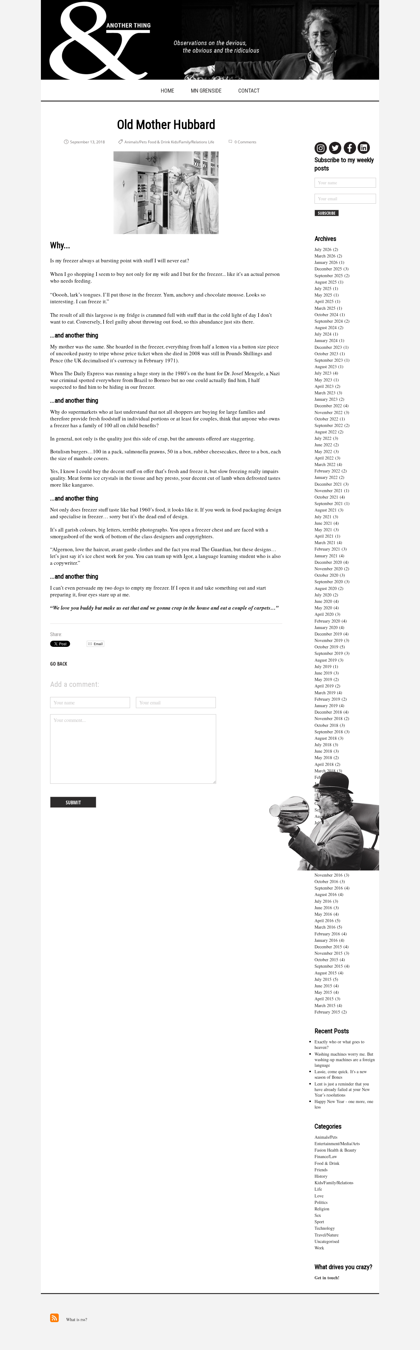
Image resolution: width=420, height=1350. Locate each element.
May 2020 (323, 608)
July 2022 (323, 438)
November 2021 (329, 490)
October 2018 (326, 725)
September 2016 (329, 888)
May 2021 (323, 529)
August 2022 (326, 432)
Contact (249, 90)
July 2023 (323, 373)
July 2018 (323, 744)
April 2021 (324, 536)
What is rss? (76, 1319)
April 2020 (324, 614)
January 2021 (326, 556)
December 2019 (328, 634)
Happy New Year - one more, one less (344, 1104)
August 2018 (326, 738)
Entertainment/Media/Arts (337, 1143)
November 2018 (329, 718)
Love (319, 1196)
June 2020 (323, 601)
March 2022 (325, 464)
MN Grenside (206, 90)
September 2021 (329, 503)
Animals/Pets (326, 1137)
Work (319, 1248)
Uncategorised (327, 1241)
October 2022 (326, 419)
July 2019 (323, 666)
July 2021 (323, 517)
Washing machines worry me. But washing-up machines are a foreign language (345, 1059)
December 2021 (328, 484)
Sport (319, 1222)
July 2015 (323, 979)
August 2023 (326, 366)
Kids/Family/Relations (334, 1182)
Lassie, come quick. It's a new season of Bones (341, 1074)
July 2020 (323, 595)
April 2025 (324, 301)
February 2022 (327, 471)
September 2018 (329, 732)
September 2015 (329, 966)
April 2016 (324, 920)
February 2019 (327, 699)
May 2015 (323, 992)
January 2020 (326, 627)
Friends (321, 1170)
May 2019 (323, 679)
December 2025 (328, 269)
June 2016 (323, 907)
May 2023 (323, 380)
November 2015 (329, 953)
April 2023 (324, 386)
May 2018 (323, 757)
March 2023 (325, 393)
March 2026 (325, 256)
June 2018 (323, 751)
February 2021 (327, 549)
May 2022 (323, 451)
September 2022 (329, 425)
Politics (321, 1202)
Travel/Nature (327, 1235)
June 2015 (323, 986)
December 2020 (328, 562)
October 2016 (326, 881)
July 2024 (323, 334)
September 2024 (329, 321)
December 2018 (328, 712)
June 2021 (323, 523)
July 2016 (323, 901)
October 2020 (326, 575)
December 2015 (328, 947)
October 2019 (326, 647)
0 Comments (245, 142)
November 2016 (329, 875)
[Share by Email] (95, 645)
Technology (325, 1228)
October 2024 (326, 314)
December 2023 (328, 347)
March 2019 (325, 692)
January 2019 (326, 705)
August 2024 (326, 327)
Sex (318, 1215)
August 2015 (326, 973)
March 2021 (325, 542)
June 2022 (323, 445)
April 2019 (324, 686)
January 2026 (326, 262)
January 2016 (326, 940)
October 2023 (326, 353)
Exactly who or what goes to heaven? (339, 1044)
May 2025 (323, 295)
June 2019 (323, 673)
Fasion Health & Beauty (335, 1150)
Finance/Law (326, 1156)
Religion (322, 1209)
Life (318, 1189)
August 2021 (326, 510)
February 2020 (327, 621)
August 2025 (326, 282)
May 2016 (323, 914)
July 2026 (323, 249)
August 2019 (326, 660)
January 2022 (326, 477)
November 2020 (329, 568)
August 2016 (326, 894)
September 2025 (329, 275)
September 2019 (329, 653)
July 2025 (323, 288)
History (321, 1176)
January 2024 (326, 340)
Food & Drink (327, 1163)
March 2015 (325, 1005)
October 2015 (326, 959)
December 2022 (328, 405)
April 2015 (324, 999)
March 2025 (325, 308)
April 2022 (324, 458)
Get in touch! (327, 1277)
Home (167, 90)
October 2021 (326, 497)
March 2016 (325, 927)
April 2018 (324, 764)
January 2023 (326, 399)
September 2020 (329, 581)
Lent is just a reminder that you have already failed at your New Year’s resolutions (342, 1089)
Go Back (58, 664)
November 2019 (329, 640)
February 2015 (327, 1012)
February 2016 (327, 934)
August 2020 (326, 588)
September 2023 (329, 360)
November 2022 (329, 412)
